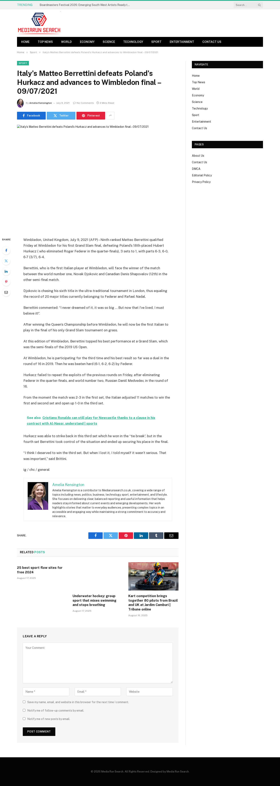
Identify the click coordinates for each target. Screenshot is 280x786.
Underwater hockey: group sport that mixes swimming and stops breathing (94, 600)
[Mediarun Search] (39, 23)
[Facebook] (6, 250)
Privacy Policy (201, 182)
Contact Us (211, 41)
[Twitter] (6, 261)
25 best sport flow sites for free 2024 (40, 570)
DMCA (196, 168)
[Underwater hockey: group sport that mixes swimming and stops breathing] (98, 576)
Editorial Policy (202, 175)
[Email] (6, 292)
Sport (156, 41)
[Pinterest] (6, 282)
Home (25, 41)
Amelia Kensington (40, 103)
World (66, 41)
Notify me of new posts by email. (48, 719)
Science (109, 41)
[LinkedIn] (6, 271)
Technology (133, 41)
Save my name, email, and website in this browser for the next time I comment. (78, 702)
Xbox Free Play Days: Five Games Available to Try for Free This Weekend (86, 5)
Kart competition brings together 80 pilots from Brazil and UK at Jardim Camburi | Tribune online (153, 602)
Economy (87, 41)
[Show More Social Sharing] (110, 116)
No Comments (85, 103)
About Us (198, 155)
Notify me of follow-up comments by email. (55, 710)
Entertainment (182, 41)
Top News (45, 41)
